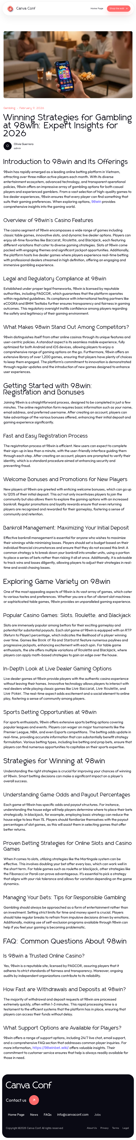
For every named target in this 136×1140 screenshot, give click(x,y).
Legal (126, 1128)
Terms (115, 1128)
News (34, 1114)
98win (96, 201)
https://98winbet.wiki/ (50, 1048)
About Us (92, 1128)
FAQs (48, 1114)
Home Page (16, 1114)
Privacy (104, 1128)
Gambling (10, 108)
